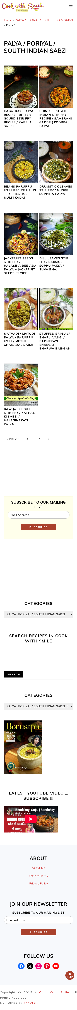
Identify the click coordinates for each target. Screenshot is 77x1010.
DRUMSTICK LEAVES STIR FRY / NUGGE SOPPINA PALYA (55, 190)
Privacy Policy (38, 883)
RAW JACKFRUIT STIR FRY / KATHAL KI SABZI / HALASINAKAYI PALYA (19, 416)
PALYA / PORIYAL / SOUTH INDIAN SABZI (44, 20)
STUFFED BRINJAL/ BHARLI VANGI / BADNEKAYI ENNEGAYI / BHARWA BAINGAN (55, 341)
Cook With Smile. (56, 992)
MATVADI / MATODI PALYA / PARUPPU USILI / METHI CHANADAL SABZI (19, 339)
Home (8, 20)
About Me (38, 867)
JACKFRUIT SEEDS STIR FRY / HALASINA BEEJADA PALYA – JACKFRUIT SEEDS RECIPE (20, 265)
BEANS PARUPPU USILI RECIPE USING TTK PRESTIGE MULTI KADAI (20, 192)
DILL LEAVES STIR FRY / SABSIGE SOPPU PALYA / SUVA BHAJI (54, 263)
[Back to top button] (69, 976)
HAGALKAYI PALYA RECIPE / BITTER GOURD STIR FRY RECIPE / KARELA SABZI (19, 118)
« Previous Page (19, 439)
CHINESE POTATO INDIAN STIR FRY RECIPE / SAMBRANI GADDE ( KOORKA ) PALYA (55, 118)
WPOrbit (31, 1002)
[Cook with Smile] (23, 11)
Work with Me (38, 875)
